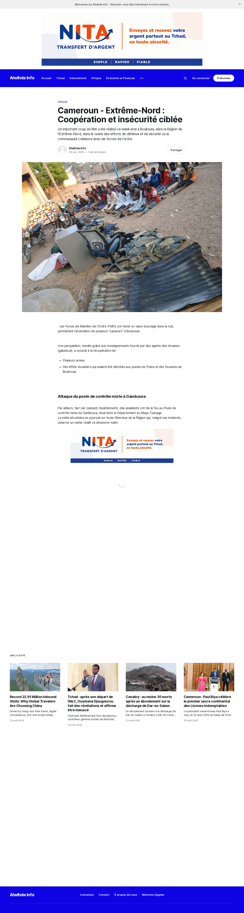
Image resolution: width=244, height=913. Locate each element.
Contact (104, 894)
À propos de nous (125, 894)
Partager (176, 150)
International (78, 78)
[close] (240, 4)
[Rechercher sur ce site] (185, 78)
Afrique (96, 78)
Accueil (46, 78)
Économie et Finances (120, 78)
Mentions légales (153, 894)
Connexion (87, 894)
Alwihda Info (22, 77)
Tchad (60, 78)
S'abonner (223, 78)
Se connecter (201, 78)
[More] (142, 78)
